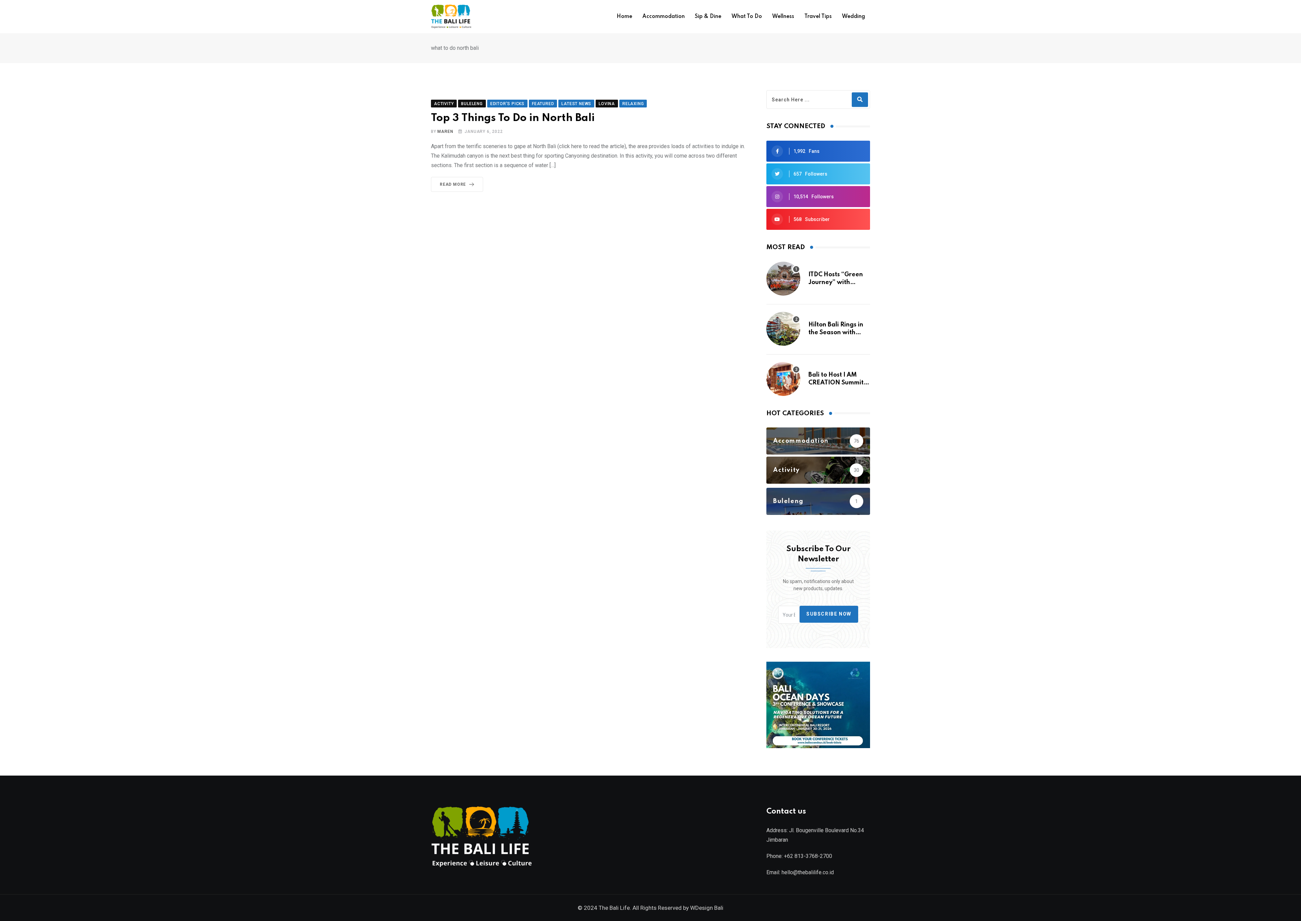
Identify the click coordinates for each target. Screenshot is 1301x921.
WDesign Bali (706, 907)
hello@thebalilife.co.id (808, 872)
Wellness (783, 16)
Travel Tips (818, 16)
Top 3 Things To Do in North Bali (513, 118)
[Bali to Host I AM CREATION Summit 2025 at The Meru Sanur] (783, 379)
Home (624, 16)
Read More (453, 184)
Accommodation (663, 16)
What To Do (746, 16)
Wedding (853, 16)
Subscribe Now (828, 614)
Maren (445, 131)
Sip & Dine (708, 16)
